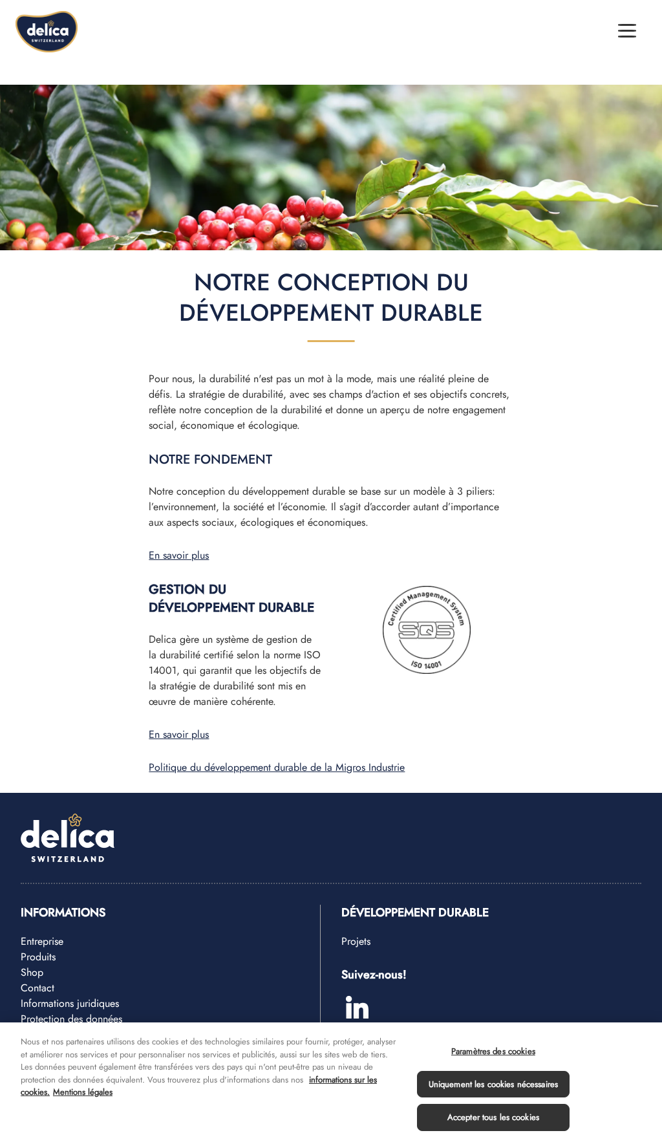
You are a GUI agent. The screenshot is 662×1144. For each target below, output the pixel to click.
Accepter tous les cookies (493, 1117)
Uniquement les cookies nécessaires (493, 1084)
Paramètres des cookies (493, 1051)
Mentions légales (82, 1092)
